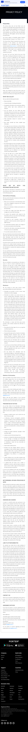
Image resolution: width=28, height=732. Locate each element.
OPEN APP (22, 2)
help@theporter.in (13, 628)
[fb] (2, 723)
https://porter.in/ (13, 46)
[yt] (14, 723)
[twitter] (5, 723)
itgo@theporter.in (6, 395)
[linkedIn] (11, 723)
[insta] (8, 723)
